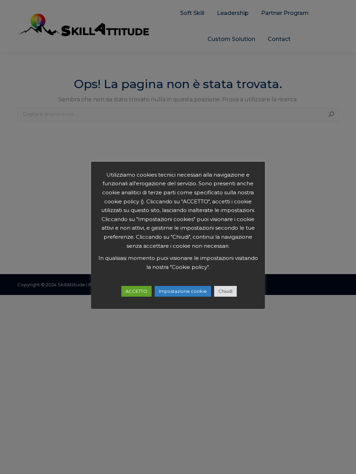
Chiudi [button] (225, 291)
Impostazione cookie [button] (183, 291)
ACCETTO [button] (136, 291)
